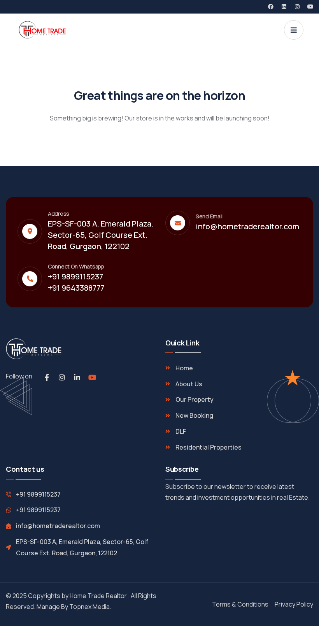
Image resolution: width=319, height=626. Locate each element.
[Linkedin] (284, 6)
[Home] (42, 29)
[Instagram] (297, 6)
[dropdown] (293, 30)
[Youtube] (310, 6)
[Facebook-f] (46, 377)
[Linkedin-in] (77, 377)
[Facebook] (270, 6)
